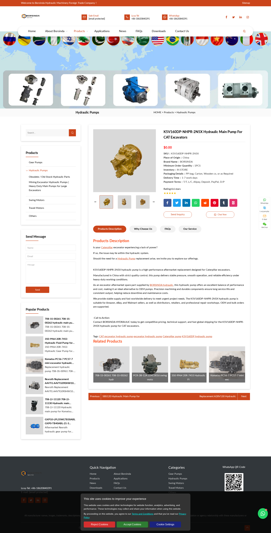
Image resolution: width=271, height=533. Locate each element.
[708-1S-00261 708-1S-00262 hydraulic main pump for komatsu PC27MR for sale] (34, 325)
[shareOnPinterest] (214, 203)
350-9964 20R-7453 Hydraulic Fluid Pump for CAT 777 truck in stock (59, 341)
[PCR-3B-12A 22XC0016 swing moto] (150, 364)
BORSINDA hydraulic (161, 285)
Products (79, 31)
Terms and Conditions (142, 514)
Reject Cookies (99, 524)
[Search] (244, 31)
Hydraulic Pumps (186, 112)
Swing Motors (36, 200)
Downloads (159, 31)
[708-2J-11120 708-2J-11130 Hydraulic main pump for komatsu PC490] (34, 405)
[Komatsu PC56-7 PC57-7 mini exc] (227, 364)
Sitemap (246, 3)
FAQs (139, 31)
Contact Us (182, 31)
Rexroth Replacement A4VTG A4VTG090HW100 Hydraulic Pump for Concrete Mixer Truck (60, 381)
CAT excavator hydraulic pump (116, 336)
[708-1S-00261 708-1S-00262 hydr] (111, 364)
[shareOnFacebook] (167, 203)
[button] (153, 202)
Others (33, 216)
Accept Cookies (132, 524)
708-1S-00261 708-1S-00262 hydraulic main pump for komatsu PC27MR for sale (60, 321)
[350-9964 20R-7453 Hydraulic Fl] (188, 364)
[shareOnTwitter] (177, 203)
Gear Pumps (35, 162)
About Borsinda (54, 31)
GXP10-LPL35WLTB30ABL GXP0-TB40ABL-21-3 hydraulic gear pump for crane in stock (60, 422)
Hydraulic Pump (126, 258)
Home (32, 31)
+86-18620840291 (178, 19)
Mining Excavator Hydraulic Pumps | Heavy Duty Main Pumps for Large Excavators (49, 186)
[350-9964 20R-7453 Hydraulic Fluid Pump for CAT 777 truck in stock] (34, 345)
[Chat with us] (263, 513)
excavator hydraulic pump (148, 336)
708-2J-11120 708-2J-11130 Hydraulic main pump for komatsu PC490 (59, 401)
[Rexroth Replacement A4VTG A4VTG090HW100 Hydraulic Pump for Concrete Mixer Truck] (34, 385)
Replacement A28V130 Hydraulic (217, 396)
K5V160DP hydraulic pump (197, 336)
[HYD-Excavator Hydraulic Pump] (31, 479)
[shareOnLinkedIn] (186, 203)
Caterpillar (107, 247)
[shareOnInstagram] (233, 203)
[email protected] (97, 19)
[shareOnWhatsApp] (196, 203)
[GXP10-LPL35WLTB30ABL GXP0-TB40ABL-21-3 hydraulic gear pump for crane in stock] (34, 425)
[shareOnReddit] (205, 203)
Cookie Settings (165, 524)
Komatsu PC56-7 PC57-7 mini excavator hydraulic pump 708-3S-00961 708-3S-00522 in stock (59, 361)
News (122, 31)
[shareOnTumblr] (224, 203)
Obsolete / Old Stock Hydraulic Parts (49, 177)
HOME (157, 112)
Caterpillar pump (172, 336)
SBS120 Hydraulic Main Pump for (121, 396)
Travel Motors (36, 208)
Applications (102, 31)
